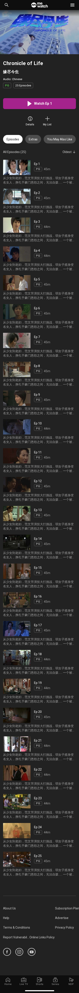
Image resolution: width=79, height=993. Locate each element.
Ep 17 (38, 625)
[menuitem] (29, 908)
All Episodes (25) (14, 152)
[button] (72, 5)
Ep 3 (37, 221)
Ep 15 (38, 567)
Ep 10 (38, 423)
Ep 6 (37, 308)
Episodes (13, 139)
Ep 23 (38, 798)
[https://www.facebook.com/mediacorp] (7, 952)
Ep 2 (37, 193)
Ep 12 (38, 481)
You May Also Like (59, 139)
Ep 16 (38, 596)
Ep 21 (38, 740)
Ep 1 (37, 164)
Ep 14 (38, 538)
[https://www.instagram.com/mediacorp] (19, 952)
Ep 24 (38, 827)
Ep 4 (37, 250)
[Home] (39, 5)
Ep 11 (38, 452)
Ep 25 (38, 856)
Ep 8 (37, 365)
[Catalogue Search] (6, 5)
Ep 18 (38, 654)
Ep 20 (38, 711)
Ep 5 (37, 279)
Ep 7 (37, 337)
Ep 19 (38, 683)
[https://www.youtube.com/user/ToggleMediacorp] (32, 952)
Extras (33, 139)
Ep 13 (38, 510)
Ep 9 (37, 394)
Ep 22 (38, 769)
